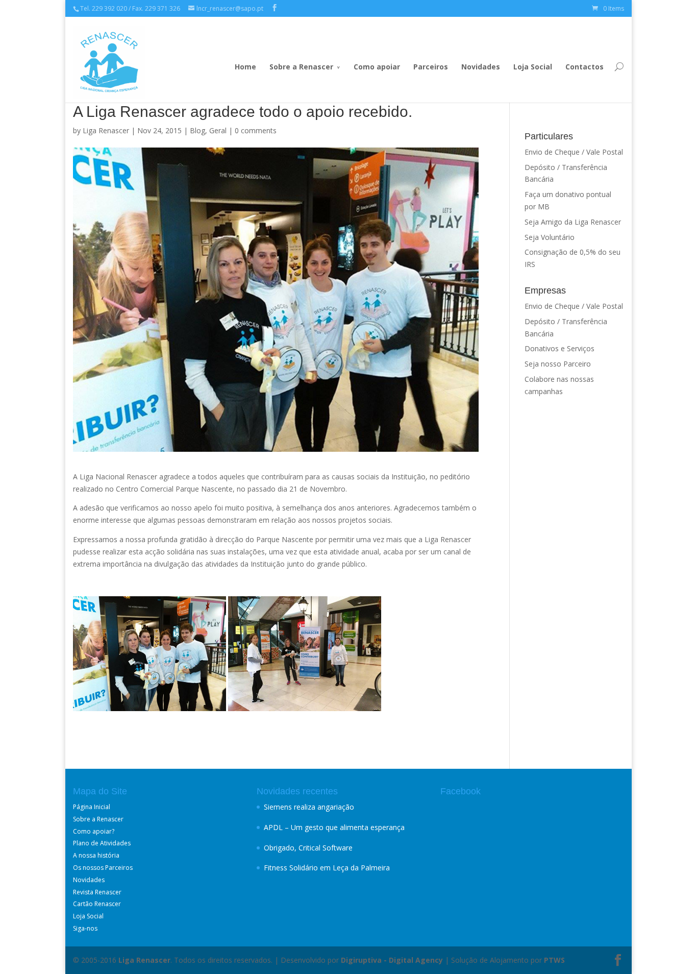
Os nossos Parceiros (103, 867)
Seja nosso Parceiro (558, 364)
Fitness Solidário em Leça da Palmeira (327, 867)
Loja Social (532, 66)
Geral (218, 130)
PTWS (554, 960)
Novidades (480, 66)
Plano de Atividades (102, 843)
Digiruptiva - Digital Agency (392, 960)
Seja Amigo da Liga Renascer (573, 222)
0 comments (256, 130)
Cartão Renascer (97, 903)
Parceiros (430, 66)
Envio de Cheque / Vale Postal (574, 152)
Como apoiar (377, 66)
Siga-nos (85, 928)
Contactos (584, 66)
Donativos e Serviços (559, 348)
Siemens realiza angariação (309, 807)
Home (245, 66)
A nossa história (96, 855)
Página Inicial (91, 806)
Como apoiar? (93, 831)
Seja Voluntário (550, 237)
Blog (197, 130)
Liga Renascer (106, 130)
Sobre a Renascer (301, 66)
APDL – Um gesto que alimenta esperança (334, 827)
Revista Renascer (97, 892)
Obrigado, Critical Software (308, 848)
